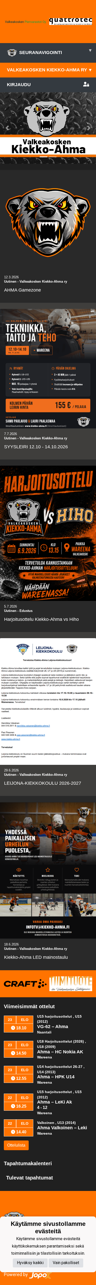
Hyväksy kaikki (30, 1262)
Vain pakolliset (66, 1262)
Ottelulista (16, 1145)
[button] (7, 128)
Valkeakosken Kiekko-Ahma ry (49, 69)
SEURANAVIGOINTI (55, 51)
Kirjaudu (19, 84)
